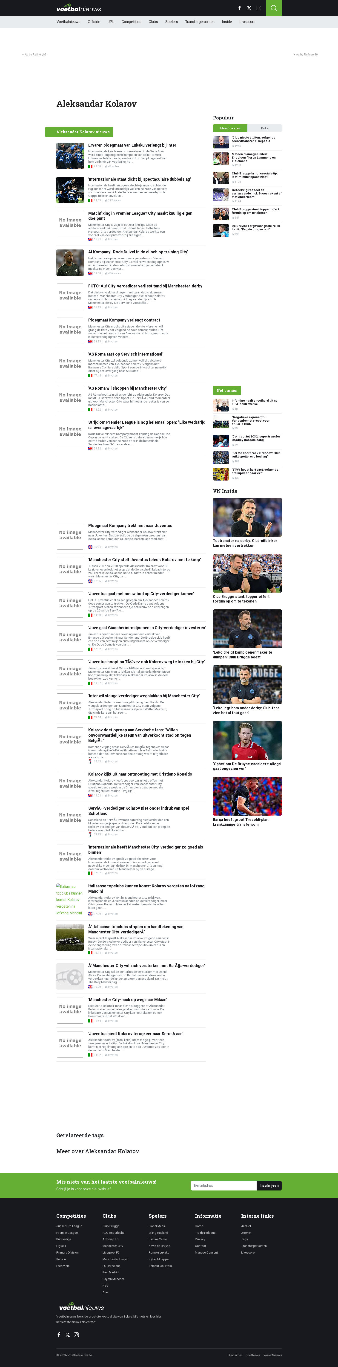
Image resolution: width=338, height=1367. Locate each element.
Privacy (200, 1239)
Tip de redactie (205, 1232)
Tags (244, 1239)
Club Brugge (111, 1226)
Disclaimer (235, 1355)
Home (199, 1226)
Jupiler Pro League (69, 1226)
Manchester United (115, 1259)
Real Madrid (111, 1272)
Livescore (247, 22)
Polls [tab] (264, 128)
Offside (94, 22)
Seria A (61, 1259)
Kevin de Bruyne (159, 1246)
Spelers (171, 22)
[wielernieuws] (111, 1306)
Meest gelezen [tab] (230, 128)
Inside (227, 22)
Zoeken (246, 1232)
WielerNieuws (273, 1355)
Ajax (106, 1292)
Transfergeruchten (200, 22)
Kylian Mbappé (159, 1259)
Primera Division (67, 1252)
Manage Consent (206, 1252)
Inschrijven (269, 1185)
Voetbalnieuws (68, 22)
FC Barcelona (111, 1266)
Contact (200, 1246)
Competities (131, 22)
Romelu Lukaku (159, 1252)
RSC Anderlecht (113, 1232)
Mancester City (113, 1246)
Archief (246, 1226)
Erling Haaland (158, 1232)
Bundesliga (63, 1239)
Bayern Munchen (114, 1279)
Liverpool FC (111, 1252)
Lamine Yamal (158, 1239)
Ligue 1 (61, 1246)
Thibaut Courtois (160, 1266)
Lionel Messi (157, 1226)
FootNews (253, 1355)
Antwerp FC (111, 1239)
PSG (106, 1285)
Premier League (67, 1232)
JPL (111, 22)
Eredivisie (62, 1266)
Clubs (153, 22)
